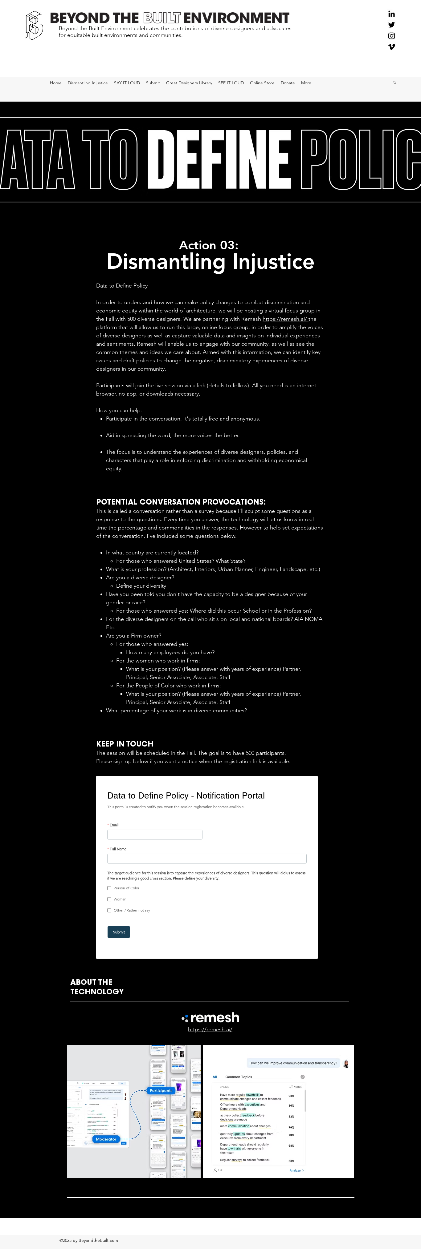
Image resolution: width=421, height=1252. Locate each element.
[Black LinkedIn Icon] (391, 13)
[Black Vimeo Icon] (391, 46)
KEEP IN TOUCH (124, 744)
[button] (394, 82)
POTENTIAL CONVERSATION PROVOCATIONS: (181, 502)
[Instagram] (391, 35)
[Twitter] (391, 24)
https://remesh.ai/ (286, 319)
